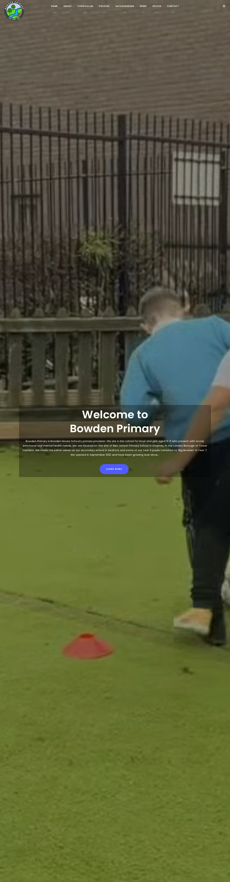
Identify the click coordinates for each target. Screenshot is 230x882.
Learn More (114, 469)
